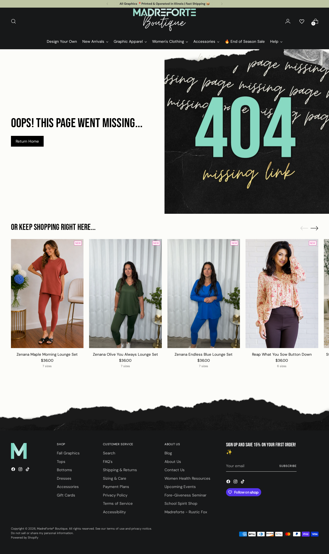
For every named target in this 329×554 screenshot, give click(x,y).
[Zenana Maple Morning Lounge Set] (47, 293)
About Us (172, 461)
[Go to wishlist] (302, 21)
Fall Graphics (68, 453)
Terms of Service (118, 503)
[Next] (222, 4)
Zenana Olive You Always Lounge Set (125, 354)
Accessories (68, 486)
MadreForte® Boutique (52, 528)
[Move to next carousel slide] (314, 228)
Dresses (64, 478)
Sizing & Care (114, 478)
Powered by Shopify (24, 537)
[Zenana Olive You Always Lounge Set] (125, 293)
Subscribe (288, 466)
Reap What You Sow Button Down (282, 354)
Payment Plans (116, 486)
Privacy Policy (115, 495)
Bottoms (64, 469)
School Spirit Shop (180, 503)
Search (109, 453)
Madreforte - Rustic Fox (185, 511)
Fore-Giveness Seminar (185, 495)
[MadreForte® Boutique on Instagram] (21, 470)
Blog (168, 453)
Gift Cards (66, 495)
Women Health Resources (187, 478)
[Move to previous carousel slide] (304, 228)
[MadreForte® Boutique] (164, 21)
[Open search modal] (13, 21)
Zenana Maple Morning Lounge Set (47, 354)
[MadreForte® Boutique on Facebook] (13, 470)
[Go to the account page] (287, 21)
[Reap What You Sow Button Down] (282, 293)
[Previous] (107, 4)
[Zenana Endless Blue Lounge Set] (203, 293)
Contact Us (174, 469)
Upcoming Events (180, 486)
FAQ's (108, 461)
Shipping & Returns (120, 469)
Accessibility (114, 511)
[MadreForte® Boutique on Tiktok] (28, 470)
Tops (61, 461)
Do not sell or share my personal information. (42, 533)
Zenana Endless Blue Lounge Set (204, 354)
